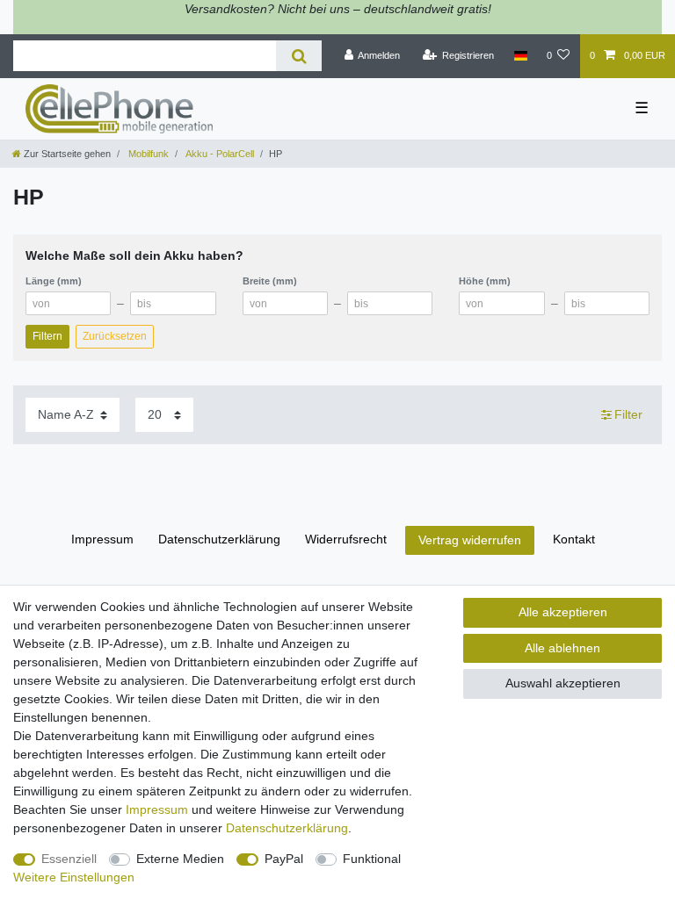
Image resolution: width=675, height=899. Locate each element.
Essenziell (69, 859)
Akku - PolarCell (219, 153)
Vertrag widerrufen (469, 540)
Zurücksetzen (115, 336)
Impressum (102, 539)
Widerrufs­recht (346, 539)
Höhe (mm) (485, 281)
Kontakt (574, 539)
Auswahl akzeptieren (563, 683)
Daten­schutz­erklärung (219, 539)
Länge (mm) (53, 281)
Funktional (372, 859)
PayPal (284, 859)
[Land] (520, 56)
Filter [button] (628, 414)
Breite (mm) (270, 281)
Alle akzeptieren (563, 612)
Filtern (47, 336)
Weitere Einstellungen (73, 877)
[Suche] (298, 55)
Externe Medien (180, 859)
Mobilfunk (147, 153)
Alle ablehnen (562, 648)
